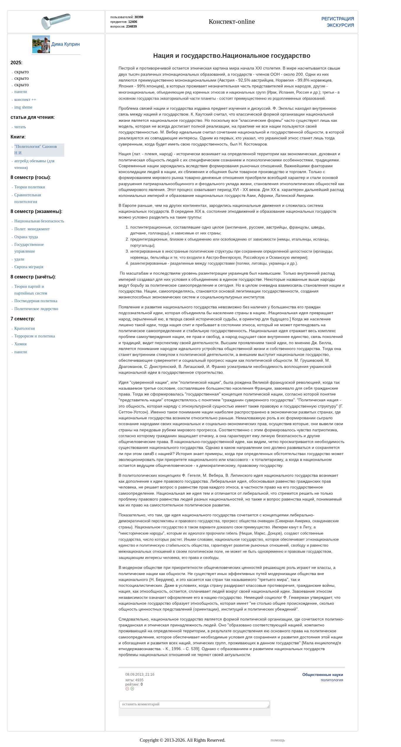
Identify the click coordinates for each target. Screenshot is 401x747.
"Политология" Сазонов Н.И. (35, 150)
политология (332, 680)
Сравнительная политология (27, 198)
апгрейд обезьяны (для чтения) (34, 164)
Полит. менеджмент (32, 229)
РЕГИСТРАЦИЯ (337, 18)
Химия (20, 344)
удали (19, 259)
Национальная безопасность (39, 221)
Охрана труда (26, 237)
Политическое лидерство (36, 309)
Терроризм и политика (34, 336)
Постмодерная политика (35, 301)
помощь (278, 740)
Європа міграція (28, 267)
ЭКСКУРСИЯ (340, 25)
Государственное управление (29, 247)
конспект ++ (25, 99)
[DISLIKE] (127, 689)
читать (20, 127)
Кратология (24, 328)
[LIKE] (132, 689)
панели (20, 91)
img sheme (23, 107)
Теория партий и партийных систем (30, 289)
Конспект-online (232, 21)
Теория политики (29, 187)
